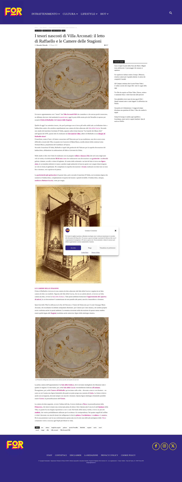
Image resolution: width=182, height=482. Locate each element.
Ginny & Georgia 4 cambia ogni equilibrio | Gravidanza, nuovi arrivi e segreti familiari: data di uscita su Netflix (129, 119)
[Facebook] (156, 446)
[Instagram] (164, 446)
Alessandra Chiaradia (42, 45)
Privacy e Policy (96, 252)
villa (48, 430)
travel (37, 430)
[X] (173, 446)
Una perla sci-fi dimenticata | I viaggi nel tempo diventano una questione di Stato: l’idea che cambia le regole (130, 110)
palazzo (65, 427)
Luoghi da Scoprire (56, 30)
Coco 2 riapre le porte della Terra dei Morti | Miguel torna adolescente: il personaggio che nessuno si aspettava (130, 68)
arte (42, 427)
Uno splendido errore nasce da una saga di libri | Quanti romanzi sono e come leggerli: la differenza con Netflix (130, 101)
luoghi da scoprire (56, 427)
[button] (115, 231)
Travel (63, 30)
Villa (103, 418)
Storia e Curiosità (46, 30)
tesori (100, 427)
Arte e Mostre (43, 27)
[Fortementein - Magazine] (13, 12)
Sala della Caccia (94, 128)
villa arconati (54, 430)
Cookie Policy (84, 252)
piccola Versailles (73, 427)
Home (36, 27)
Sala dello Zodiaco (58, 296)
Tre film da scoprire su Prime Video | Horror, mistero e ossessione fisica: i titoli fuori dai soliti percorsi (130, 93)
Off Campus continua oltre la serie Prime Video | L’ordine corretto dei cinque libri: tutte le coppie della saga (130, 86)
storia (95, 427)
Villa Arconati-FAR (65, 430)
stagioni (89, 427)
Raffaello (82, 427)
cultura (47, 427)
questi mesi (64, 117)
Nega (90, 248)
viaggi (42, 430)
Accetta (73, 248)
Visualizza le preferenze (107, 248)
